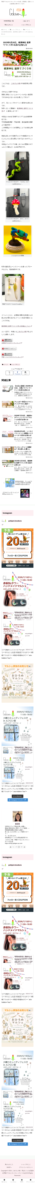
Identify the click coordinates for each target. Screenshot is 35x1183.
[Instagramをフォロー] (19, 847)
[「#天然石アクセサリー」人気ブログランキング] (9, 348)
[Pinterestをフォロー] (21, 847)
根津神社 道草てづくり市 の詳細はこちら (16, 326)
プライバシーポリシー (26, 1167)
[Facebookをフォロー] (16, 847)
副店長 (17, 824)
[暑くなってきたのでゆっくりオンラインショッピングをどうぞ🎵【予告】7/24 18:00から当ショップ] (17, 548)
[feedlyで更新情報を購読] (24, 847)
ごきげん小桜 (15, 83)
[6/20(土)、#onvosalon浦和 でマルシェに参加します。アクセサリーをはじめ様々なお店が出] (17, 683)
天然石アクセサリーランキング (11, 343)
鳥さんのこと (9, 1164)
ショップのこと (16, 364)
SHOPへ (9, 1167)
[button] (25, 373)
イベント (6, 364)
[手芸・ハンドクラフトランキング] (7, 354)
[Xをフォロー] (13, 847)
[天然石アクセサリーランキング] (7, 340)
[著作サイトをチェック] (10, 847)
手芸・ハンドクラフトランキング (12, 357)
